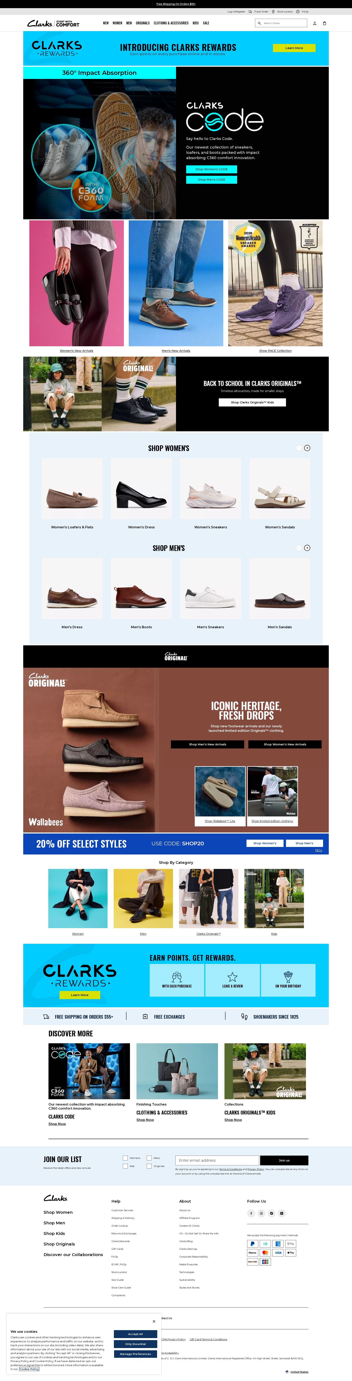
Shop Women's (264, 843)
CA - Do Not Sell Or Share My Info (199, 1233)
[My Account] (314, 23)
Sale (206, 23)
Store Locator (119, 1272)
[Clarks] (53, 23)
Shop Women (58, 1212)
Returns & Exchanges (123, 1233)
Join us (284, 1160)
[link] (89, 1086)
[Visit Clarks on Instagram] (261, 1213)
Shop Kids (54, 1233)
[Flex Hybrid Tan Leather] (176, 283)
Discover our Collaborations (73, 1254)
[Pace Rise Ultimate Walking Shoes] (275, 283)
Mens (157, 1157)
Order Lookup (119, 1225)
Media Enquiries (188, 1264)
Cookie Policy (29, 1369)
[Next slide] (307, 448)
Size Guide (117, 1279)
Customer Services (122, 1210)
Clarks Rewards (120, 1241)
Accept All (135, 1334)
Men (129, 23)
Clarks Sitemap (188, 1248)
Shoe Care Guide (121, 1287)
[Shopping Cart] (324, 23)
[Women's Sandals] (279, 488)
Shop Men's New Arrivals (207, 744)
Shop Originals (59, 1244)
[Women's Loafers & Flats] (72, 488)
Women (117, 23)
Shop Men (54, 1222)
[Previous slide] (299, 448)
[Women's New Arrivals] (76, 283)
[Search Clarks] (281, 23)
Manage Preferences (135, 1354)
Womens (135, 1157)
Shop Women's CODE (212, 169)
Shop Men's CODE (211, 179)
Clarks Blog (186, 1241)
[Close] (154, 1321)
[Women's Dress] (141, 488)
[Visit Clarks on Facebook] (251, 1213)
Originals (143, 23)
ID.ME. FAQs (118, 1264)
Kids (196, 23)
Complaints (118, 1295)
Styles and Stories (189, 1287)
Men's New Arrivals (176, 351)
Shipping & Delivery (123, 1217)
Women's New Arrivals (76, 351)
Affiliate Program (189, 1217)
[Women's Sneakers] (210, 488)
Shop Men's (304, 843)
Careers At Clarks (189, 1225)
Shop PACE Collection (275, 351)
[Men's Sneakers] (210, 588)
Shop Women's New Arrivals (285, 744)
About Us (184, 1210)
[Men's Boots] (141, 588)
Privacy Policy (256, 1169)
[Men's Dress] (72, 588)
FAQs (114, 1256)
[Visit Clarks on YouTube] (282, 1213)
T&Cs (318, 850)
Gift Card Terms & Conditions (208, 1339)
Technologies (186, 1272)
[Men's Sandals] (279, 588)
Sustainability (187, 1279)
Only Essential (135, 1344)
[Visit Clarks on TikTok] (271, 1213)
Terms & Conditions (230, 1169)
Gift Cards (117, 1248)
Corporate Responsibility (193, 1256)
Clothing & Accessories (171, 23)
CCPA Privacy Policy (172, 1339)
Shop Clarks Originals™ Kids (252, 402)
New (106, 23)
